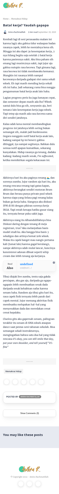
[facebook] (6, 382)
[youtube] (38, 484)
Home (6, 19)
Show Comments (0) (29, 413)
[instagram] (29, 484)
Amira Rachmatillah (39, 477)
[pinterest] (32, 382)
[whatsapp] (24, 382)
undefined (26, 264)
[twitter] (15, 382)
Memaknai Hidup (19, 19)
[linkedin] (41, 382)
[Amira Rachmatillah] (13, 5)
